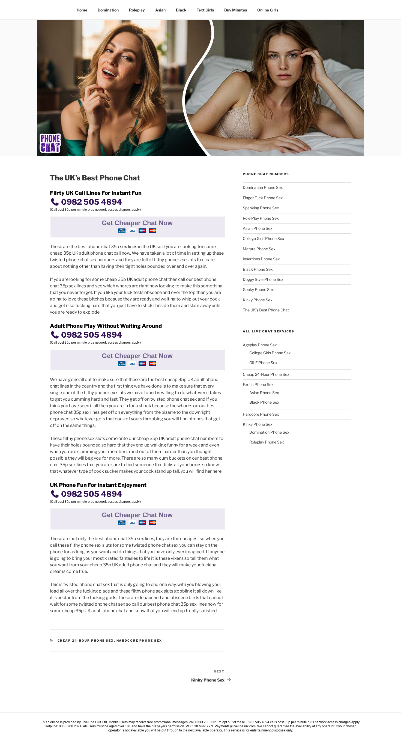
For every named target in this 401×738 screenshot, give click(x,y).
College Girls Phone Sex (263, 238)
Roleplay (137, 10)
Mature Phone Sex (259, 248)
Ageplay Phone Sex (260, 345)
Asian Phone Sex (258, 228)
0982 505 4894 (90, 202)
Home (82, 10)
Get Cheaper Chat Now (137, 223)
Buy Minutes (235, 10)
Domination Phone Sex (263, 187)
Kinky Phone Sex (258, 299)
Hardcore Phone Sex (139, 640)
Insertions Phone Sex (261, 259)
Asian (160, 10)
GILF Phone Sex (263, 362)
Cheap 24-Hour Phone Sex (86, 640)
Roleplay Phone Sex (266, 442)
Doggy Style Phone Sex (263, 279)
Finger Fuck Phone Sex (263, 197)
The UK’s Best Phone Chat (266, 310)
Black (181, 10)
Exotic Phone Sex (258, 384)
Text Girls (205, 10)
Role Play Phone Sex (261, 218)
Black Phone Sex (258, 269)
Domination (108, 10)
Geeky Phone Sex (258, 289)
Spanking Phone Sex (261, 208)
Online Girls (267, 10)
